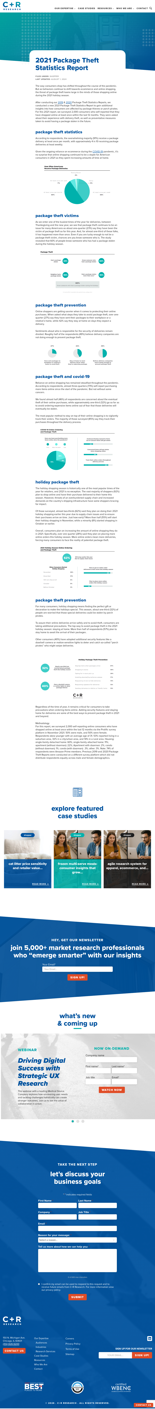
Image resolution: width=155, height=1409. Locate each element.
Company (44, 1212)
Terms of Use (72, 1349)
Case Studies (86, 8)
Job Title (84, 1212)
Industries (41, 1347)
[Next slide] (151, 1076)
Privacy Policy (73, 1343)
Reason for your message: (54, 1235)
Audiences (41, 1342)
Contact (142, 8)
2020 (69, 102)
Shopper (54, 76)
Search (150, 8)
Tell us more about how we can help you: (64, 1247)
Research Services (45, 1351)
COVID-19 (98, 151)
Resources (39, 1360)
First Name (45, 1201)
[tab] (72, 1121)
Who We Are (40, 1364)
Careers (70, 1338)
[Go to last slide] (4, 1076)
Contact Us (14, 1351)
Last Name (85, 1201)
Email (42, 1224)
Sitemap (70, 1354)
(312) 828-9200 (11, 1344)
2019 (60, 102)
